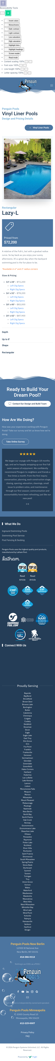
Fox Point (28, 746)
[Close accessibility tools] (8, 13)
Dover (27, 730)
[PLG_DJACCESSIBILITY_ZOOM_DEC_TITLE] (26, 61)
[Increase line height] (26, 69)
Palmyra (27, 918)
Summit (27, 870)
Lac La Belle (27, 777)
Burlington (27, 707)
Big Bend (27, 696)
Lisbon (27, 786)
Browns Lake (27, 704)
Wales (27, 887)
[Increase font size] (25, 65)
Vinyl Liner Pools (41, 127)
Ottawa (28, 834)
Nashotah (27, 808)
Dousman (28, 727)
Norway (27, 823)
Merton (28, 794)
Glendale (27, 761)
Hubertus (28, 775)
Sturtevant (27, 868)
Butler (27, 710)
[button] (51, 85)
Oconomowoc (27, 825)
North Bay (27, 814)
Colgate (27, 718)
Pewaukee (27, 837)
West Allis (27, 901)
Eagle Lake (27, 735)
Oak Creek (27, 820)
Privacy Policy (27, 1032)
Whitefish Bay (27, 907)
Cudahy (27, 721)
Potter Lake (27, 842)
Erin (27, 744)
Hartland (27, 772)
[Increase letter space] (29, 73)
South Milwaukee (27, 859)
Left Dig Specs (17, 285)
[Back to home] (27, 85)
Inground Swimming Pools (14, 531)
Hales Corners (28, 769)
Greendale (27, 763)
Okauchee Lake (27, 831)
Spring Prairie (27, 862)
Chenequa (27, 715)
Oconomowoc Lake (28, 828)
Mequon (27, 792)
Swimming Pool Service (13, 535)
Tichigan (27, 876)
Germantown (27, 758)
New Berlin (27, 811)
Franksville (27, 752)
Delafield (27, 724)
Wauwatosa (27, 899)
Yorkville (27, 916)
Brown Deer (27, 701)
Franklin (27, 749)
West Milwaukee (27, 904)
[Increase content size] (30, 61)
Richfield (27, 845)
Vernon (27, 885)
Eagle (27, 732)
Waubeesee (27, 893)
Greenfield (27, 766)
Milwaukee (27, 797)
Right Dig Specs (17, 289)
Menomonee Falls (27, 789)
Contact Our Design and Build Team (30, 403)
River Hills (27, 848)
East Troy (27, 738)
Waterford (27, 890)
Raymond (28, 839)
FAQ (28, 1036)
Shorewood (27, 856)
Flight (34, 1057)
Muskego (27, 806)
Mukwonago (28, 803)
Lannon (27, 783)
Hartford (27, 927)
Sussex (28, 873)
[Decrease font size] (21, 65)
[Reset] (2, 13)
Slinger (27, 930)
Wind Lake (27, 910)
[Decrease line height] (22, 69)
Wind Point (27, 913)
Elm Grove (27, 741)
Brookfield (27, 699)
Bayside (27, 693)
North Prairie (27, 817)
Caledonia (27, 713)
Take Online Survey (15, 441)
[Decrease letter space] (25, 73)
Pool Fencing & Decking (13, 540)
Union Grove (27, 882)
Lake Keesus (27, 780)
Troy (27, 879)
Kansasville (27, 921)
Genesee (27, 755)
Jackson (27, 924)
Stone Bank (27, 865)
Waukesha (27, 896)
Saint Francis (27, 854)
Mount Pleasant (27, 800)
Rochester (27, 851)
